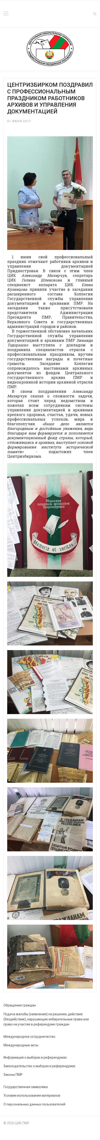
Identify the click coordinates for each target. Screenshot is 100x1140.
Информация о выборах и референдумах (35, 1057)
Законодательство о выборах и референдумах (39, 1066)
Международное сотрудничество (29, 1036)
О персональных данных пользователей (34, 1104)
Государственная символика (25, 1087)
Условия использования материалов (31, 1095)
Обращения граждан (19, 1005)
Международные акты (20, 1045)
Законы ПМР (13, 1074)
